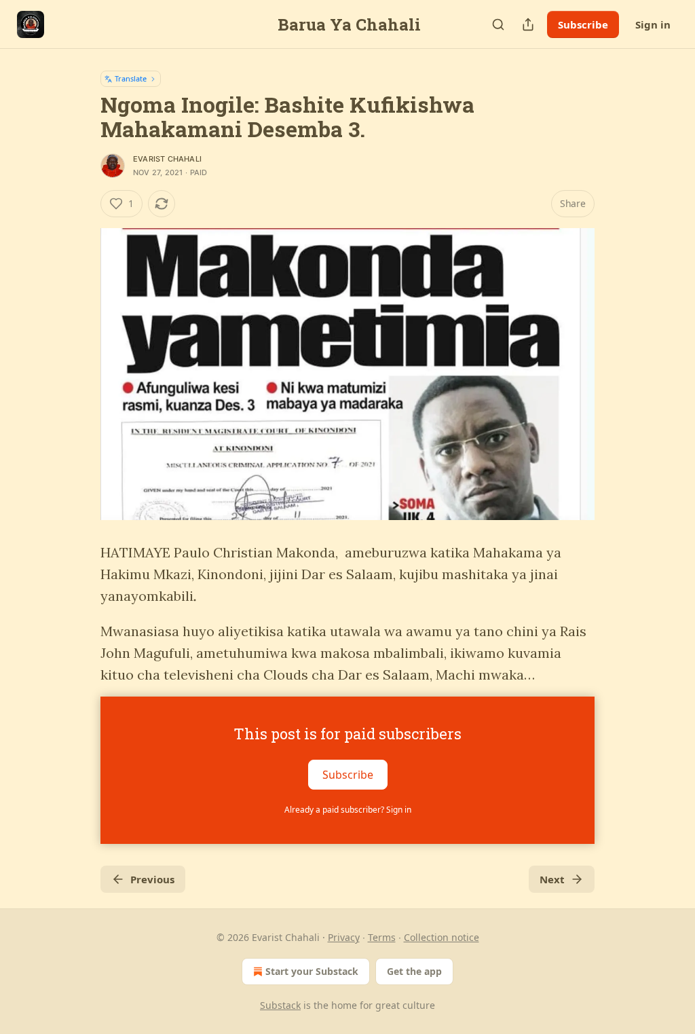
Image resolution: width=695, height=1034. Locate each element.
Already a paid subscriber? (347, 809)
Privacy (344, 937)
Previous (152, 879)
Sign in (653, 24)
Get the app (414, 971)
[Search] (498, 24)
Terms (382, 937)
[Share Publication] (528, 24)
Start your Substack (311, 971)
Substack (280, 1005)
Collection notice (441, 937)
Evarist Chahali (167, 159)
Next (552, 879)
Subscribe (583, 24)
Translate (131, 78)
